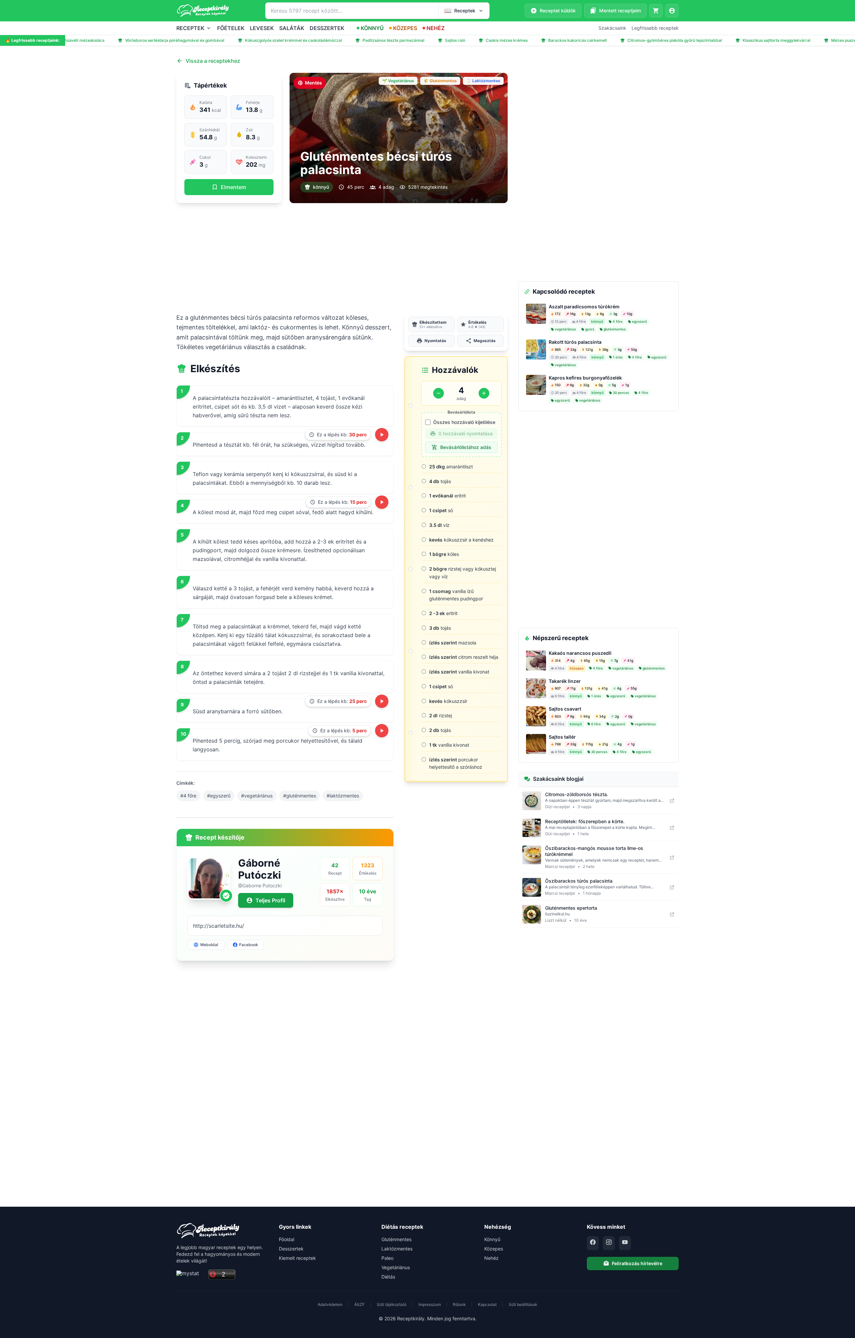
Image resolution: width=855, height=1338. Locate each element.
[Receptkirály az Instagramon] (609, 1243)
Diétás (388, 1277)
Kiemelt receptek (297, 1258)
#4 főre (188, 795)
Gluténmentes (396, 1239)
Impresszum (429, 1304)
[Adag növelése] (484, 393)
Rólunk (459, 1304)
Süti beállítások (523, 1304)
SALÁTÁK (291, 28)
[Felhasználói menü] (672, 10)
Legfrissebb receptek (655, 28)
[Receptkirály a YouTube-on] (625, 1243)
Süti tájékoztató (391, 1304)
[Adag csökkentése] (438, 393)
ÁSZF (359, 1304)
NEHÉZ (435, 28)
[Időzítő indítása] (381, 434)
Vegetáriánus (395, 1267)
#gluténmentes (299, 795)
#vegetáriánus (257, 795)
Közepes (493, 1248)
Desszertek (291, 1248)
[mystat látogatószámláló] (190, 1275)
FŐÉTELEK (230, 28)
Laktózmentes (396, 1248)
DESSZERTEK (327, 28)
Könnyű (492, 1239)
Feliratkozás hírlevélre (637, 1263)
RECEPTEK (190, 28)
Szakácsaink (612, 28)
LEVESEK (262, 28)
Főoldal (286, 1239)
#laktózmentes (343, 795)
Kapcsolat (487, 1304)
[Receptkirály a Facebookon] (593, 1243)
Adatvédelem (330, 1304)
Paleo (387, 1258)
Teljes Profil (270, 900)
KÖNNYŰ (372, 28)
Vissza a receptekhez (213, 60)
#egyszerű (218, 795)
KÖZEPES (405, 28)
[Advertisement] (342, 258)
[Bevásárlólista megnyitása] (656, 10)
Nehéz (491, 1258)
